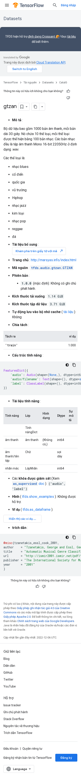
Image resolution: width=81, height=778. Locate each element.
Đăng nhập (68, 5)
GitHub (8, 672)
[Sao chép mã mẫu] (74, 364)
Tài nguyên (30, 82)
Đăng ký (66, 758)
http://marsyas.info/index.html (53, 260)
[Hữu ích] (68, 91)
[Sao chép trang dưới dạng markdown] (35, 106)
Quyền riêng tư (32, 748)
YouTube (9, 686)
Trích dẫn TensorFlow (17, 733)
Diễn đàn (9, 665)
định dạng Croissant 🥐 (43, 36)
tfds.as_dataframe (37, 510)
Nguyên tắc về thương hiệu (21, 726)
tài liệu (71, 36)
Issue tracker (12, 705)
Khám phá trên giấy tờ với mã (39, 251)
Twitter (8, 679)
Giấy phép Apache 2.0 (17, 616)
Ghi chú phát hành (15, 712)
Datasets (12, 18)
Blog (6, 658)
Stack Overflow (13, 719)
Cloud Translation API (50, 62)
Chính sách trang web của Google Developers (45, 621)
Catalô (63, 82)
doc (28, 484)
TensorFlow (10, 82)
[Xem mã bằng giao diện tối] (67, 364)
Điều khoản (10, 748)
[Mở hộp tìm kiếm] (54, 5)
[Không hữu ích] (68, 97)
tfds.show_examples (38, 497)
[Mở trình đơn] (7, 5)
